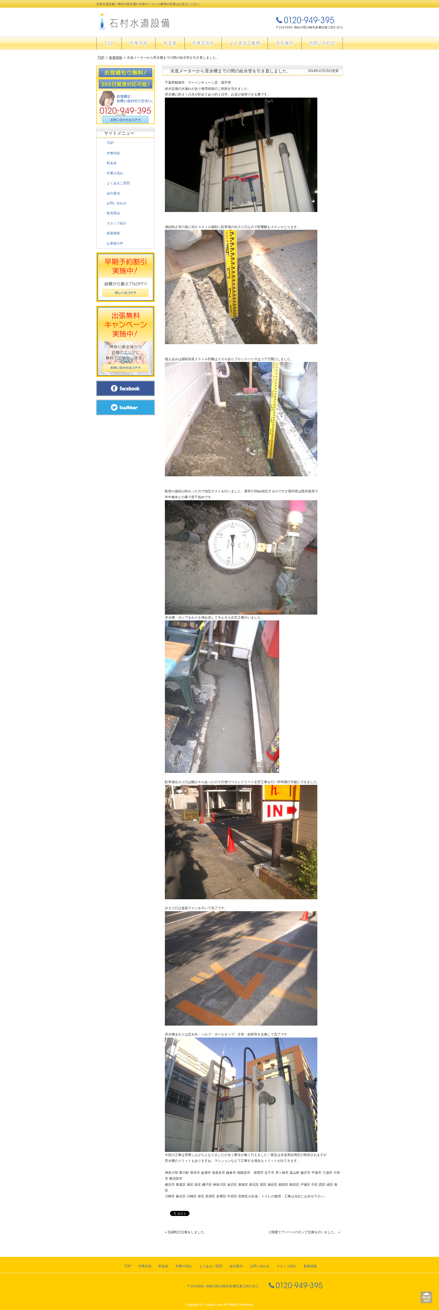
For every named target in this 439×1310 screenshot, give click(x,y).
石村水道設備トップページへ (134, 21)
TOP (101, 57)
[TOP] (109, 43)
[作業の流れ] (203, 43)
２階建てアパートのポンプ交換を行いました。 (302, 1232)
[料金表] (169, 43)
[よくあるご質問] (245, 43)
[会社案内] (284, 43)
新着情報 (115, 57)
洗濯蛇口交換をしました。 (187, 1232)
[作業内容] (138, 43)
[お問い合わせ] (322, 43)
